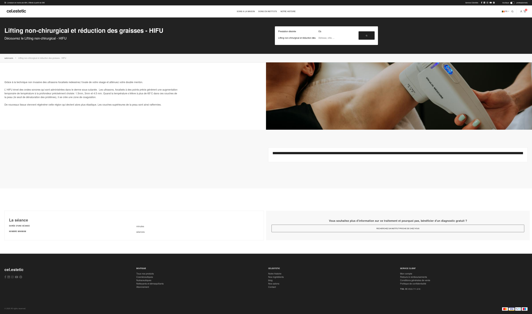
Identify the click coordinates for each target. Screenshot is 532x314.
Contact (272, 286)
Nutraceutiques (143, 280)
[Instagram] (12, 277)
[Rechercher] (512, 11)
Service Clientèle (471, 2)
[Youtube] (16, 277)
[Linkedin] (8, 277)
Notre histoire (274, 273)
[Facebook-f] (5, 277)
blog (270, 280)
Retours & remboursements (413, 276)
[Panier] (525, 11)
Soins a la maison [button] (246, 11)
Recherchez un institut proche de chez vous (397, 228)
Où (319, 31)
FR (505, 11)
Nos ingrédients (276, 276)
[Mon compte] (521, 11)
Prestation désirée (287, 31)
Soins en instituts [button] (267, 11)
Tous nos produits (145, 273)
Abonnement (142, 286)
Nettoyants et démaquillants (150, 283)
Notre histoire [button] (288, 11)
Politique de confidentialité (413, 283)
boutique (505, 2)
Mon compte (406, 273)
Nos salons (273, 283)
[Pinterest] (20, 277)
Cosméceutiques (144, 276)
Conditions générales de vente (415, 280)
